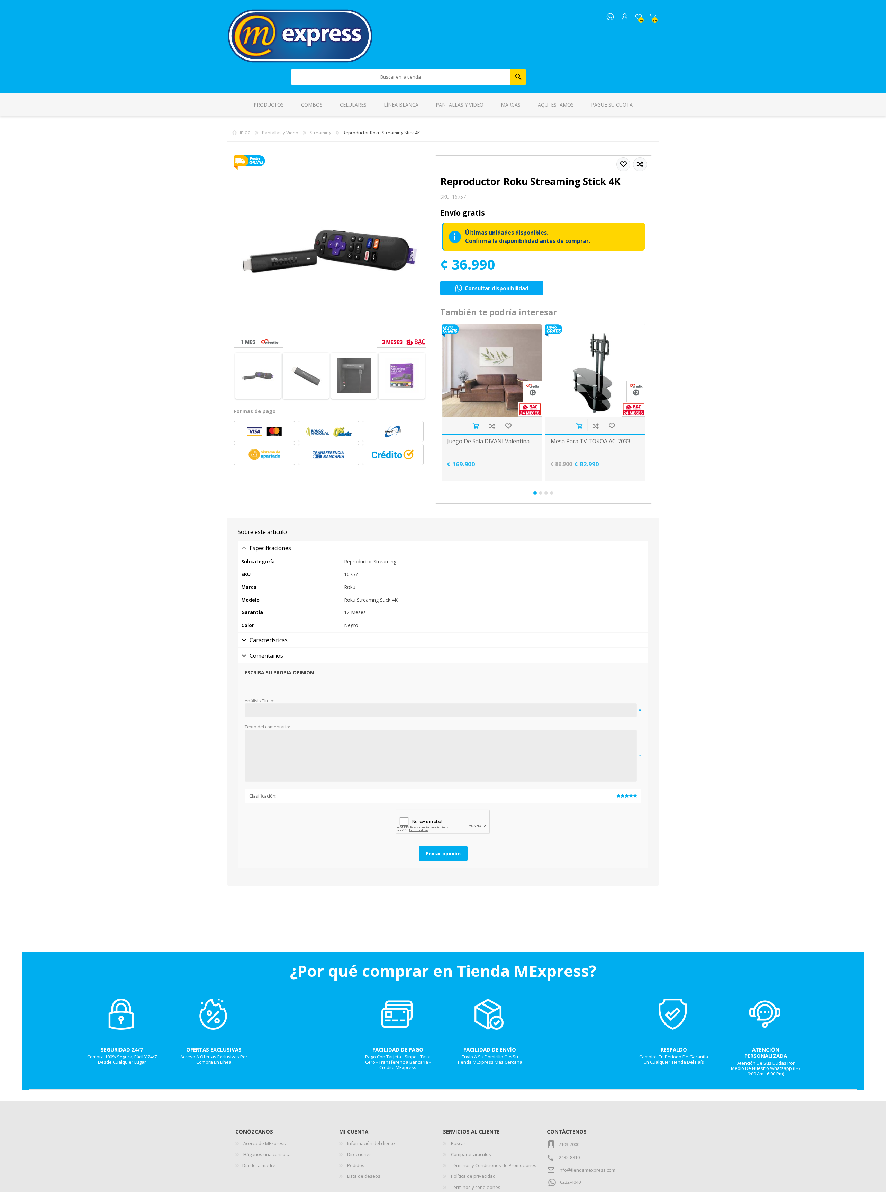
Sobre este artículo (262, 532)
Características (269, 640)
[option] (492, 402)
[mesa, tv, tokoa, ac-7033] (595, 370)
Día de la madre (258, 1165)
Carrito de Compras (652, 17)
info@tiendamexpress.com (587, 1170)
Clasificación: (263, 796)
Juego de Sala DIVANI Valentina (488, 441)
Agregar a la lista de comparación (492, 426)
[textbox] (401, 77)
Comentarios (266, 655)
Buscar (518, 77)
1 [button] (535, 493)
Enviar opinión (443, 853)
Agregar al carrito (476, 426)
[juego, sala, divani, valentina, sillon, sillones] (492, 370)
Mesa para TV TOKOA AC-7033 (590, 441)
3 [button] (546, 493)
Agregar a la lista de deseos (508, 426)
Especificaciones (270, 548)
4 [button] (551, 493)
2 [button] (540, 493)
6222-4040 (570, 1182)
